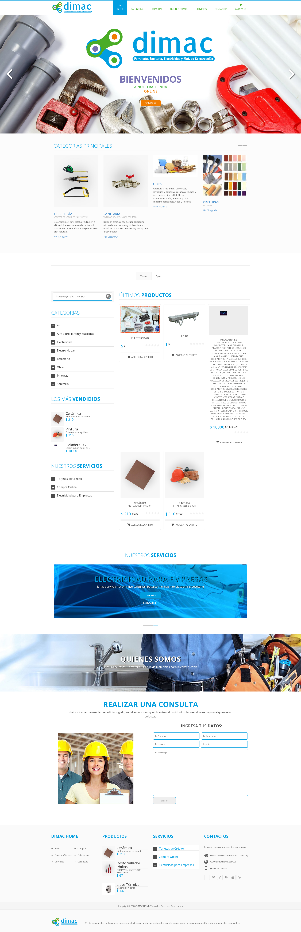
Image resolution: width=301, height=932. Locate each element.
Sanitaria (111, 214)
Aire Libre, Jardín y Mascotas (75, 334)
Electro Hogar (66, 350)
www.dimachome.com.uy (223, 861)
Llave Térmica (128, 884)
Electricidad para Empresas (74, 495)
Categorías (137, 8)
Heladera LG (76, 444)
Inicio (120, 8)
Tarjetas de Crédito (69, 479)
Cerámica (73, 413)
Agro (60, 325)
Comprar (157, 8)
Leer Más (150, 595)
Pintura (72, 429)
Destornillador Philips (128, 865)
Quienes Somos (179, 8)
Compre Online (67, 487)
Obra (157, 184)
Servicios (201, 8)
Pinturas (211, 202)
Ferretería (63, 214)
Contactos (220, 8)
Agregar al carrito (142, 357)
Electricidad (64, 342)
